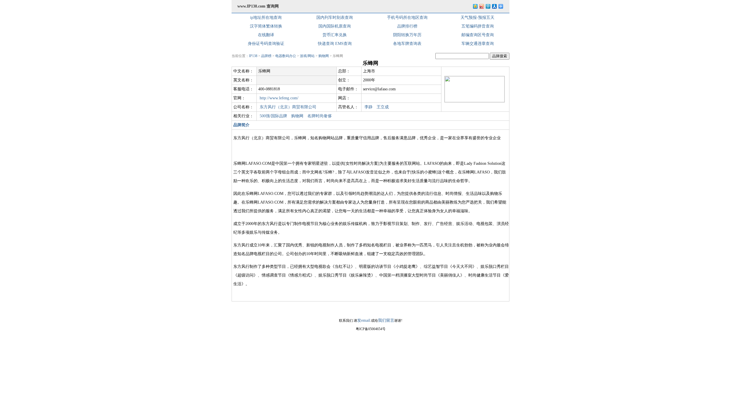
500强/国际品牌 (273, 116)
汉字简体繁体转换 (266, 26)
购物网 (323, 56)
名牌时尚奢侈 (319, 116)
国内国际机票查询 (334, 26)
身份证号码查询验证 (266, 43)
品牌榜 (266, 56)
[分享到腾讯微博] (488, 6)
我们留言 (386, 320)
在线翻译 (266, 35)
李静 (368, 107)
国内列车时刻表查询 (334, 17)
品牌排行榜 (407, 26)
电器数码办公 (285, 56)
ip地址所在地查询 (266, 17)
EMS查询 (343, 43)
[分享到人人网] (494, 6)
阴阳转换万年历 (407, 35)
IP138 (253, 56)
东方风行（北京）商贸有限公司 (288, 107)
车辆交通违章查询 (477, 43)
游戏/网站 (307, 56)
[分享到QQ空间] (475, 6)
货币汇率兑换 (334, 35)
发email (363, 320)
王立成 (383, 107)
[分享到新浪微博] (481, 6)
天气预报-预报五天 (477, 17)
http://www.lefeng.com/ (279, 98)
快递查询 (326, 43)
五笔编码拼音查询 (477, 26)
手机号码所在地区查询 (407, 17)
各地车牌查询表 (407, 43)
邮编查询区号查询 (477, 35)
